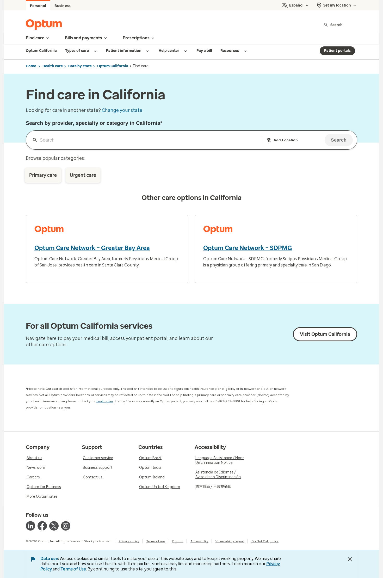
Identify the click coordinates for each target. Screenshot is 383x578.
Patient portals (337, 50)
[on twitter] (54, 526)
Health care (52, 66)
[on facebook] (42, 526)
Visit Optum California (325, 334)
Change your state (122, 110)
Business (62, 6)
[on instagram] (65, 526)
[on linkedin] (30, 526)
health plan (104, 401)
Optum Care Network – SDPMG (247, 248)
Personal (38, 6)
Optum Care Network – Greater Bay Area (92, 248)
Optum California (112, 66)
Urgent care (83, 175)
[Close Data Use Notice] (350, 559)
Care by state (80, 66)
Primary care (43, 175)
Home (31, 66)
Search (336, 24)
